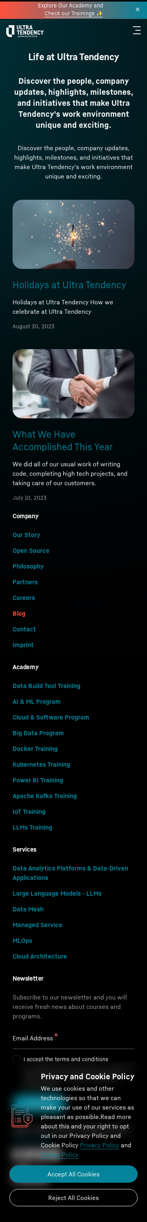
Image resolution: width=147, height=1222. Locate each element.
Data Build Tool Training (46, 686)
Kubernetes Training (41, 764)
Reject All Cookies (73, 1198)
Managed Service (37, 925)
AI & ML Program (37, 701)
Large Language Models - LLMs (57, 893)
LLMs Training (32, 827)
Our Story (26, 535)
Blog (19, 613)
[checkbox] (16, 1059)
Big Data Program (38, 733)
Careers (24, 598)
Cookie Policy (59, 1154)
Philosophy (28, 566)
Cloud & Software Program (51, 717)
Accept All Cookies (73, 1174)
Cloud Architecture (40, 956)
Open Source (31, 550)
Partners (25, 582)
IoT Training (29, 811)
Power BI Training (38, 780)
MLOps (22, 940)
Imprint (23, 645)
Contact (24, 629)
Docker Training (35, 749)
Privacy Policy (99, 1145)
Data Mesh (28, 909)
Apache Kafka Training (45, 796)
